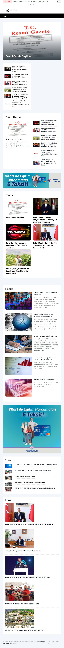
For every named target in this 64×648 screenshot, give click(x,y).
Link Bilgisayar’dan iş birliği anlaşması (45, 336)
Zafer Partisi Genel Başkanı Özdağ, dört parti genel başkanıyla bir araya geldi (20, 96)
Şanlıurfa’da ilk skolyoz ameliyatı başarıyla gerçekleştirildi (24, 630)
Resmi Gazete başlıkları (19, 56)
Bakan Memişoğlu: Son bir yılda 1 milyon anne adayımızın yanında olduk (19, 83)
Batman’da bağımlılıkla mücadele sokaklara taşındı (22, 604)
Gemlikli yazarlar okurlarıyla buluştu (25, 476)
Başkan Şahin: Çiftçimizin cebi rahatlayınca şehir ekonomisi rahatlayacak (19, 89)
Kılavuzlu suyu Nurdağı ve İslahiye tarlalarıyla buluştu (30, 482)
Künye (57, 642)
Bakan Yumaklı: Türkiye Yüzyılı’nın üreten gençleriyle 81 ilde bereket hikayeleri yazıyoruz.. (20, 68)
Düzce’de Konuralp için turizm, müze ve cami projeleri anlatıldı (33, 470)
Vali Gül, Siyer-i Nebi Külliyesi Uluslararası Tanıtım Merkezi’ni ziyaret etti (35, 488)
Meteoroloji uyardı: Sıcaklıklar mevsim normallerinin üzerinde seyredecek (36, 465)
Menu (5, 16)
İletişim (50, 644)
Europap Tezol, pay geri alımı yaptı (44, 380)
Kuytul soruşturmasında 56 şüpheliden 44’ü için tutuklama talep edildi (20, 76)
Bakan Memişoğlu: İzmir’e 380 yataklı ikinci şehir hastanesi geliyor (27, 577)
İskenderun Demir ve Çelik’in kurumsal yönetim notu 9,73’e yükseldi (45, 359)
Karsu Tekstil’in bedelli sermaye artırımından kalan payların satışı (44, 315)
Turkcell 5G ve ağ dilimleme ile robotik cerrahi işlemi (23, 551)
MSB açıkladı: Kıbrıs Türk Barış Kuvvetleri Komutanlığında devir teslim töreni (20, 103)
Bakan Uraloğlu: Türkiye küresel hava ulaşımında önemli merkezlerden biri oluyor (48, 162)
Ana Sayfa (51, 642)
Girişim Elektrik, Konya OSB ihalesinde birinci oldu (45, 294)
